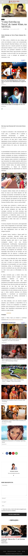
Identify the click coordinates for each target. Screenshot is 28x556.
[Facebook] (7, 453)
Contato (4, 551)
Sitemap (23, 551)
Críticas (3, 19)
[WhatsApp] (16, 453)
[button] (2, 2)
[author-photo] (14, 469)
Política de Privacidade (11, 551)
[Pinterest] (13, 453)
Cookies (19, 551)
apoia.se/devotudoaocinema (15, 319)
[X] (10, 453)
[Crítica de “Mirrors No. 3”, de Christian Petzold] (14, 531)
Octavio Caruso (6, 29)
